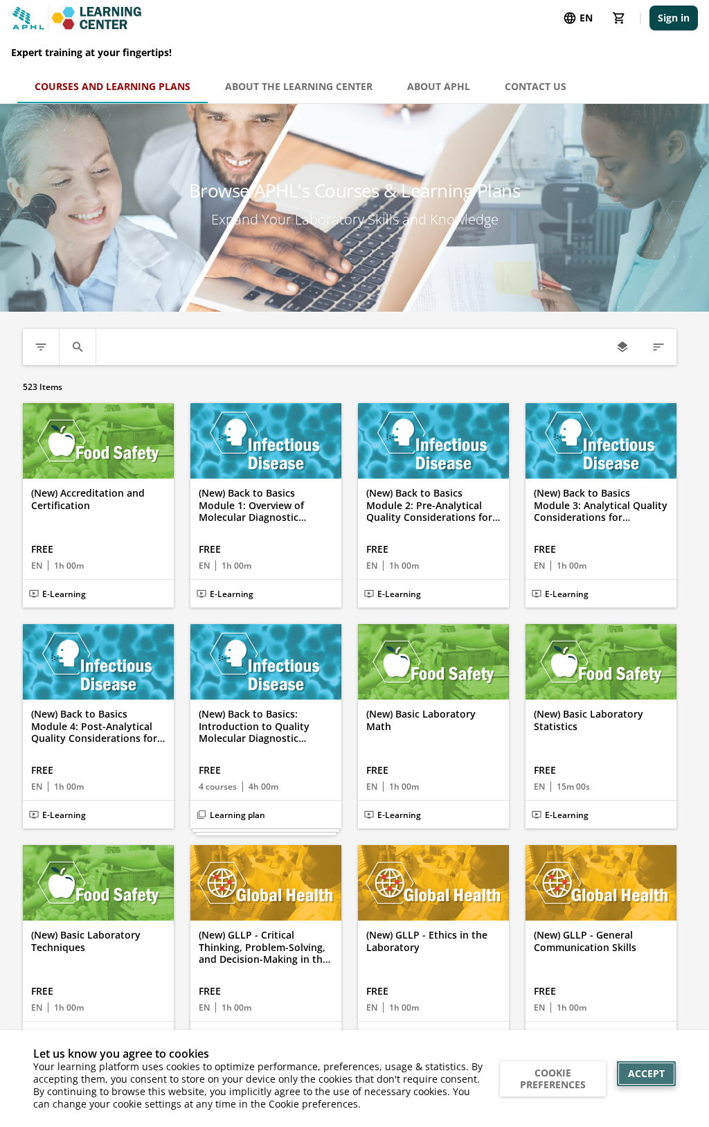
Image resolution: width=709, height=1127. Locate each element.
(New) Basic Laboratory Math (421, 720)
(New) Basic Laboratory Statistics (588, 720)
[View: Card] (622, 347)
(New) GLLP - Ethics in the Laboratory (426, 941)
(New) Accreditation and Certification (88, 499)
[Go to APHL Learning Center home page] (77, 18)
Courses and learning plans (112, 86)
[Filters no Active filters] (40, 347)
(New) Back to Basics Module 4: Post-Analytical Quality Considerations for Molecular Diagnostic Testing (94, 726)
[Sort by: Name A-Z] (658, 347)
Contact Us (535, 86)
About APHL (438, 86)
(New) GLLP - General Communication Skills (585, 941)
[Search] (77, 347)
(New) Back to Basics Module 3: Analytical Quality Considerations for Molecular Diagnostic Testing (600, 505)
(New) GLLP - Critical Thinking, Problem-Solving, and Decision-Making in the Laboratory (263, 947)
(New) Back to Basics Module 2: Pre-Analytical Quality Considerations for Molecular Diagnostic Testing (429, 505)
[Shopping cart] (619, 18)
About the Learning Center (299, 86)
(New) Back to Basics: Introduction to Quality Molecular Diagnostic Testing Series (254, 726)
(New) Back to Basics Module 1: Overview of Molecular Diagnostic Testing (251, 505)
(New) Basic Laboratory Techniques (86, 941)
